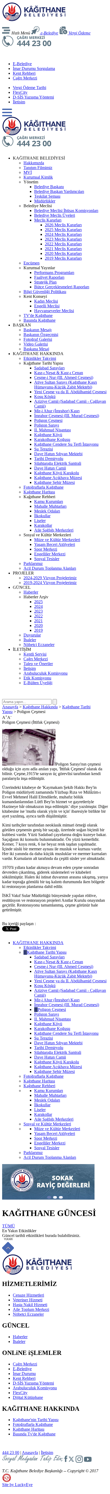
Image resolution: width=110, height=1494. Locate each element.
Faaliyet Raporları (49, 277)
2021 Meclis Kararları (63, 248)
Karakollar (43, 525)
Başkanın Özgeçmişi (40, 334)
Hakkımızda (33, 163)
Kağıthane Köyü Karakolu (56, 473)
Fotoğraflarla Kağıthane (43, 487)
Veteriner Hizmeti (27, 1300)
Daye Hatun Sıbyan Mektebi (58, 454)
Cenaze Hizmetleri (28, 1295)
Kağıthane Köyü (48, 434)
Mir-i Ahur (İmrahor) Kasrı (57, 411)
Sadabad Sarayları (49, 368)
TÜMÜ (8, 1226)
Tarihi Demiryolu (48, 458)
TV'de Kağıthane (38, 315)
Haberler (30, 592)
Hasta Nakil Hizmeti (30, 1304)
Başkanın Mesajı (37, 330)
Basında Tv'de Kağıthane (34, 1434)
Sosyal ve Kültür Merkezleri (47, 1124)
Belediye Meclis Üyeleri (54, 215)
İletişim (19, 102)
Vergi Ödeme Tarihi (29, 87)
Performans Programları (54, 272)
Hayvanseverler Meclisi (54, 310)
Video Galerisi (35, 344)
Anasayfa (10, 707)
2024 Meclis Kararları (63, 234)
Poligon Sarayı (46, 425)
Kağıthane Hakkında (40, 707)
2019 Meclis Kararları (63, 258)
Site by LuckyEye (17, 1484)
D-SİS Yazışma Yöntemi (33, 97)
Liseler (40, 520)
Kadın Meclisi (46, 301)
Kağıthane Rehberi (39, 1086)
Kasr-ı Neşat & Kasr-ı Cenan (58, 372)
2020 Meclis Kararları (63, 253)
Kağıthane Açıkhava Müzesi (58, 477)
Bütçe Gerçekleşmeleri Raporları (61, 287)
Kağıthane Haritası (39, 492)
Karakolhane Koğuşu (52, 439)
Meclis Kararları (47, 220)
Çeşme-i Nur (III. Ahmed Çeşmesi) (63, 377)
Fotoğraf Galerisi (37, 339)
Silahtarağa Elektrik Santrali (57, 463)
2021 (38, 620)
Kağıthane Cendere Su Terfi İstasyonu (66, 444)
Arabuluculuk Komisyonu (45, 673)
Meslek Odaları (47, 511)
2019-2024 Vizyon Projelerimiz (50, 582)
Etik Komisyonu (37, 678)
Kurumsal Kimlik (38, 177)
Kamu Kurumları (48, 501)
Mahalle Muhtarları (50, 506)
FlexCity (20, 92)
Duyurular (32, 635)
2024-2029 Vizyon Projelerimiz (50, 578)
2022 (38, 616)
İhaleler (29, 640)
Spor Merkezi (45, 549)
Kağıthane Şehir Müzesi (54, 482)
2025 (38, 601)
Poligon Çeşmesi (48, 420)
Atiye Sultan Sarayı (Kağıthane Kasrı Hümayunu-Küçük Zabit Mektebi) (65, 384)
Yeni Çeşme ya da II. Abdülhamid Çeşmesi (70, 392)
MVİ (27, 172)
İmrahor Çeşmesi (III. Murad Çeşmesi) (66, 415)
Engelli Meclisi (47, 306)
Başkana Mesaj (36, 349)
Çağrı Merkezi (25, 78)
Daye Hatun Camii (50, 468)
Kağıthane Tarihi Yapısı (46, 952)
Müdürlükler (44, 201)
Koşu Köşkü (45, 396)
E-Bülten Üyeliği (37, 682)
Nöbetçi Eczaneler (38, 644)
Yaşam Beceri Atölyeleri (54, 544)
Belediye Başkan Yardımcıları (59, 191)
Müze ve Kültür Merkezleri (57, 539)
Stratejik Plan (45, 282)
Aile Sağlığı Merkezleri (53, 530)
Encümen (31, 263)
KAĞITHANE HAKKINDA (38, 942)
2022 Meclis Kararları (63, 244)
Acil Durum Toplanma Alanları (49, 568)
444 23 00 (10, 1452)
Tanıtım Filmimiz (37, 167)
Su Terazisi (43, 449)
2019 (38, 630)
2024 (38, 606)
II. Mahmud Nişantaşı (52, 430)
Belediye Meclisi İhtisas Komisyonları (66, 210)
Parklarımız (33, 563)
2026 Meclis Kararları (63, 225)
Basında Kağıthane (39, 320)
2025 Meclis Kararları (63, 229)
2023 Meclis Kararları (63, 239)
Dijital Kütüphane (28, 1397)
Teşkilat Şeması (47, 196)
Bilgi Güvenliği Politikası (44, 291)
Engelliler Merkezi (49, 554)
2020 (38, 625)
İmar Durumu (24, 1373)
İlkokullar (42, 516)
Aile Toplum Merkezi (31, 1309)
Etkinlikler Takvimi (39, 358)
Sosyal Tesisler (46, 558)
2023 (38, 611)
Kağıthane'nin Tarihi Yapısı (35, 1419)
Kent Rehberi (24, 73)
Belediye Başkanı (49, 186)
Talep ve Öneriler (38, 663)
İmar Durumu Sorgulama (34, 68)
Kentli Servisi (34, 654)
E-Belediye (22, 63)
